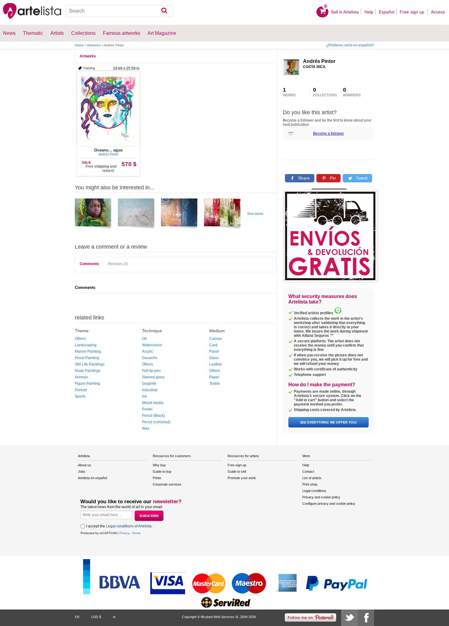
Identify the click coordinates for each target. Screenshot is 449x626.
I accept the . (119, 526)
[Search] (164, 11)
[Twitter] (349, 618)
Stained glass (153, 377)
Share (303, 178)
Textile (214, 383)
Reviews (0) (118, 264)
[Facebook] (366, 618)
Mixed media (152, 403)
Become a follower (328, 133)
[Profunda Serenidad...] (93, 214)
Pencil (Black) (153, 415)
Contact (308, 471)
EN (77, 617)
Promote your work (242, 478)
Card (213, 345)
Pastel (147, 409)
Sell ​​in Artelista (345, 11)
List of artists (311, 478)
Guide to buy (162, 471)
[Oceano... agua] (108, 108)
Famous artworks (121, 33)
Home (79, 45)
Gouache (149, 358)
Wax (145, 428)
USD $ (96, 617)
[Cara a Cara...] (179, 214)
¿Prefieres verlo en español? (350, 45)
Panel (214, 351)
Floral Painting (87, 358)
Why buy (159, 465)
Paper (214, 377)
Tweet (361, 178)
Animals (81, 377)
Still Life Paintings (89, 364)
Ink (144, 396)
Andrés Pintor (319, 61)
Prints (157, 478)
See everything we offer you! (328, 422)
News (9, 33)
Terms (136, 533)
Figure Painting (87, 383)
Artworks (93, 45)
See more (255, 214)
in (114, 617)
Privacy (124, 533)
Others (80, 339)
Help (368, 11)
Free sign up (412, 11)
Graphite (149, 383)
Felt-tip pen (151, 371)
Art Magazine (162, 33)
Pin (332, 178)
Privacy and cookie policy (321, 497)
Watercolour (152, 345)
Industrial (149, 390)
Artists (57, 33)
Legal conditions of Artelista (128, 526)
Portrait (81, 390)
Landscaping (86, 345)
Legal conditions (314, 491)
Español (386, 11)
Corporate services (167, 484)
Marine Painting (88, 351)
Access (438, 11)
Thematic (33, 33)
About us (84, 465)
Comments (89, 264)
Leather (215, 364)
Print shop (309, 484)
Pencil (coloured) (156, 422)
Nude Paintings (87, 371)
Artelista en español (92, 478)
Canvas (215, 339)
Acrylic (147, 351)
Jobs (81, 471)
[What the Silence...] (136, 214)
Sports (80, 396)
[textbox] (119, 11)
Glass (214, 358)
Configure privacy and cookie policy (328, 503)
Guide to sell (237, 471)
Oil (144, 339)
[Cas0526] (222, 214)
